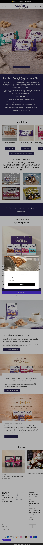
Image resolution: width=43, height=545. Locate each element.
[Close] (36, 257)
